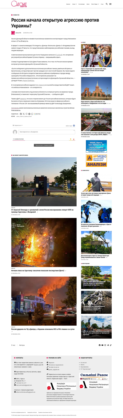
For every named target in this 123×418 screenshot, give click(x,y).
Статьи (73, 4)
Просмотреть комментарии (44, 145)
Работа (82, 365)
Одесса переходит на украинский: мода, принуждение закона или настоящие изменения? (93, 70)
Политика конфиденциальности (18, 412)
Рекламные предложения (56, 365)
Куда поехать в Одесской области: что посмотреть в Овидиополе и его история (93, 102)
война (17, 116)
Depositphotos (85, 367)
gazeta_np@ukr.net (54, 369)
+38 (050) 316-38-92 (54, 367)
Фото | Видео (94, 4)
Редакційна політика (32, 412)
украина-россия (28, 116)
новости (22, 116)
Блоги (88, 4)
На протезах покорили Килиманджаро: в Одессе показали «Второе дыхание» (96, 225)
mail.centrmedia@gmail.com (24, 385)
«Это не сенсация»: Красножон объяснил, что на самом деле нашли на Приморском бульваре (96, 333)
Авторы (22, 345)
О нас (102, 4)
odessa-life (18, 33)
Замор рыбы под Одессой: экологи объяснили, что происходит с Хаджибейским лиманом (94, 308)
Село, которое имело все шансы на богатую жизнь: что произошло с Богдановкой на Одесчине (94, 283)
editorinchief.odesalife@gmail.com (25, 392)
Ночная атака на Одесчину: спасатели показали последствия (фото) (37, 271)
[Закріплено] (110, 4)
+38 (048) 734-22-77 (21, 383)
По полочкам (82, 4)
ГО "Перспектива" (86, 369)
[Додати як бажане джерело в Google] (37, 114)
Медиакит (51, 362)
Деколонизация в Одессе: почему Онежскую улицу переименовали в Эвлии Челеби (95, 256)
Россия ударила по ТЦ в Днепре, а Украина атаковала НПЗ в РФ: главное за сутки (42, 329)
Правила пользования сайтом (45, 412)
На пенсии (84, 362)
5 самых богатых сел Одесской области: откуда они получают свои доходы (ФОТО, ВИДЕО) (96, 133)
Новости (68, 4)
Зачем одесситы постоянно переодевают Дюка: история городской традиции (96, 194)
